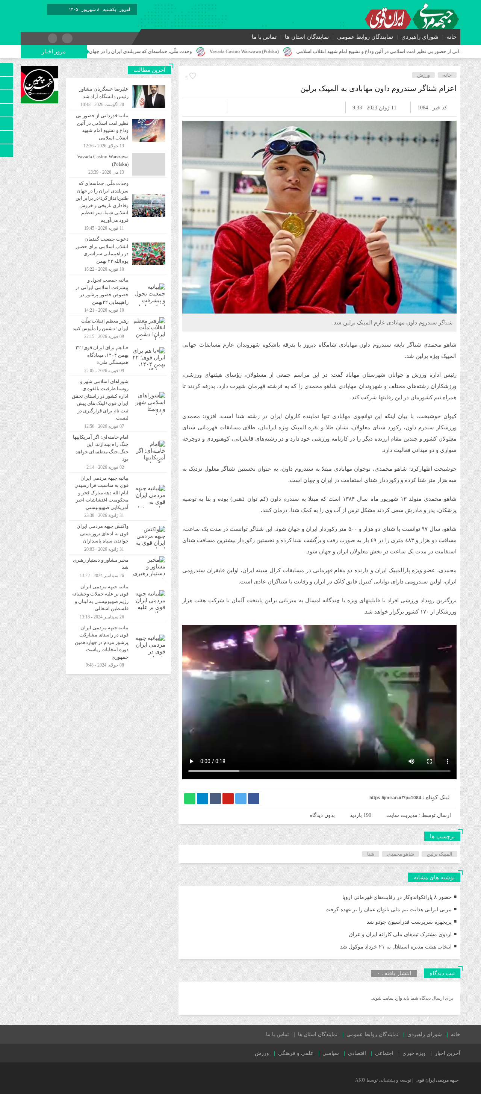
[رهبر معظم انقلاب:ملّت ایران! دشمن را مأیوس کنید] (118, 328)
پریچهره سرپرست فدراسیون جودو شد (409, 922)
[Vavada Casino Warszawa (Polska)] (118, 164)
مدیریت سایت (401, 815)
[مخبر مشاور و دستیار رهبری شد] (118, 568)
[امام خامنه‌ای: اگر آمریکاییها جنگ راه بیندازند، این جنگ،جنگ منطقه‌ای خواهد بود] (118, 452)
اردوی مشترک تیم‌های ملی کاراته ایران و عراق (400, 934)
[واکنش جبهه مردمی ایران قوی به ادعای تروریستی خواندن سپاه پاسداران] (118, 537)
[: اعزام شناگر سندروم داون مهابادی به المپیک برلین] (196, 107)
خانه (452, 37)
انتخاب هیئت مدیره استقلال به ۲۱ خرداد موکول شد (396, 947)
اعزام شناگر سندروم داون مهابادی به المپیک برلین (378, 88)
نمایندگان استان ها (307, 37)
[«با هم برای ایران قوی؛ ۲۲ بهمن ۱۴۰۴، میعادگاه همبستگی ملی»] (118, 359)
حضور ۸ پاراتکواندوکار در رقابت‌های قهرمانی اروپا (397, 897)
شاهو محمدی (400, 854)
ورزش (423, 75)
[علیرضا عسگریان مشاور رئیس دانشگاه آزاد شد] (118, 96)
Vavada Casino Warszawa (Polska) (288, 51)
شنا (370, 854)
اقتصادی (357, 1053)
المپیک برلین (439, 854)
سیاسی (330, 1053)
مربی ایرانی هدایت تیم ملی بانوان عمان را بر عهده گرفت (388, 909)
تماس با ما (264, 37)
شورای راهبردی (420, 37)
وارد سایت (391, 998)
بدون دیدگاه (322, 815)
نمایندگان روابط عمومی (365, 37)
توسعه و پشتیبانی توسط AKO (383, 1080)
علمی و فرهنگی (295, 1053)
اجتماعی (384, 1053)
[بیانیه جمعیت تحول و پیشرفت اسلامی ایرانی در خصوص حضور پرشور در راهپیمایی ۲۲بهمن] (118, 294)
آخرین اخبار (447, 1053)
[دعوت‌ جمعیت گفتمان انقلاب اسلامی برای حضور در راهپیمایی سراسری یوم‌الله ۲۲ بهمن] (118, 253)
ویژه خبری (414, 1053)
